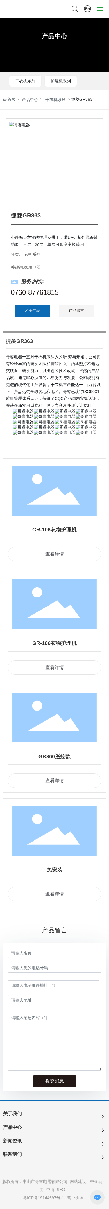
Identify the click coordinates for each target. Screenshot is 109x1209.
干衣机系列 (25, 80)
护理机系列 (61, 80)
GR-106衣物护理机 (54, 530)
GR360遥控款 (54, 756)
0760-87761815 (34, 292)
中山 (50, 1189)
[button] (96, 162)
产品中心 (54, 36)
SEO (61, 1189)
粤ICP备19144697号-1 (43, 1197)
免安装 (54, 870)
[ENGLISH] (87, 8)
